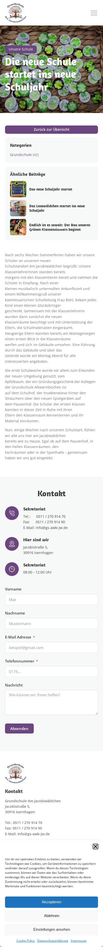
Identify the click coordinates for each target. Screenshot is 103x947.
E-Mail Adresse (18, 637)
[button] (95, 846)
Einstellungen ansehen (51, 929)
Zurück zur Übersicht (52, 129)
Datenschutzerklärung (52, 940)
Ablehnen (51, 916)
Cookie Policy (25, 940)
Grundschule (21, 154)
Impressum (78, 940)
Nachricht (14, 685)
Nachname (15, 613)
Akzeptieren (51, 902)
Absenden (19, 728)
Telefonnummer (19, 661)
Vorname (13, 589)
